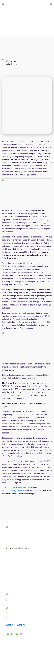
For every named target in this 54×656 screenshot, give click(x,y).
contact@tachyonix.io (17, 491)
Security (38, 642)
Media (8, 584)
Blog (8, 580)
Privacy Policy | (28, 642)
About (8, 562)
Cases (8, 571)
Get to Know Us (12, 567)
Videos (8, 575)
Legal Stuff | (17, 642)
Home (8, 558)
